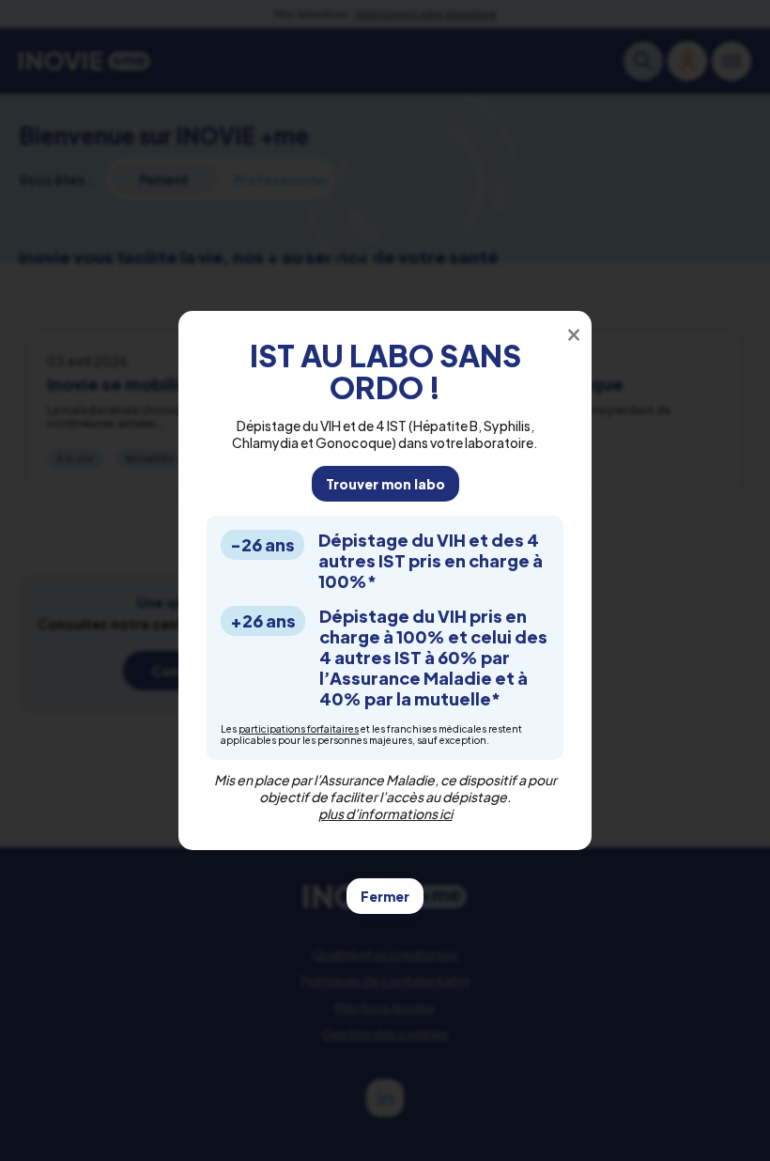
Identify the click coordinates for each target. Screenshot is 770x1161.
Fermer (385, 896)
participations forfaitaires (299, 729)
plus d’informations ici (385, 813)
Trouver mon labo (385, 483)
